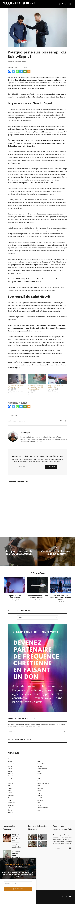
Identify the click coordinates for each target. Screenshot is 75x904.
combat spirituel (42, 768)
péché (10, 793)
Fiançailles (11, 776)
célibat (10, 771)
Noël (9, 785)
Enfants (10, 773)
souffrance (11, 802)
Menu (70, 4)
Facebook (56, 4)
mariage (10, 783)
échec (10, 810)
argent (10, 761)
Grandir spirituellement (17, 61)
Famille (40, 773)
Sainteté (40, 795)
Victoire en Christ (43, 807)
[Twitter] (13, 71)
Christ (10, 766)
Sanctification (42, 798)
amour (39, 759)
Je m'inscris (18, 889)
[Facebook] (9, 71)
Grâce (10, 778)
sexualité (40, 800)
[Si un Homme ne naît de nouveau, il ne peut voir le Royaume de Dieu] (37, 379)
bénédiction (41, 764)
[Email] (25, 71)
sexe (9, 800)
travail (40, 805)
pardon (10, 788)
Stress (39, 802)
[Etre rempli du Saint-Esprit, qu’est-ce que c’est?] (17, 379)
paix (39, 785)
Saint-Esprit (14, 415)
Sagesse (40, 793)
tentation (11, 805)
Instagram (59, 4)
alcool (10, 759)
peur (9, 790)
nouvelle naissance (43, 783)
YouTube (62, 4)
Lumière (40, 781)
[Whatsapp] (17, 71)
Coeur (10, 768)
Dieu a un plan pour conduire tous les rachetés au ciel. (60, 597)
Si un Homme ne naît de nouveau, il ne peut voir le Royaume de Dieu (35, 387)
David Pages (25, 433)
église (39, 810)
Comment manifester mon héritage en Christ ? (37, 597)
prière (39, 790)
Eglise (39, 771)
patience (40, 788)
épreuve (10, 812)
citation (40, 766)
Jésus (10, 781)
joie (39, 778)
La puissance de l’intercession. (14, 597)
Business (11, 764)
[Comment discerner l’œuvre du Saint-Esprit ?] (57, 379)
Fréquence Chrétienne (19, 3)
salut (9, 798)
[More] (28, 71)
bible (39, 761)
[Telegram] (21, 71)
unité (9, 807)
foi (38, 776)
